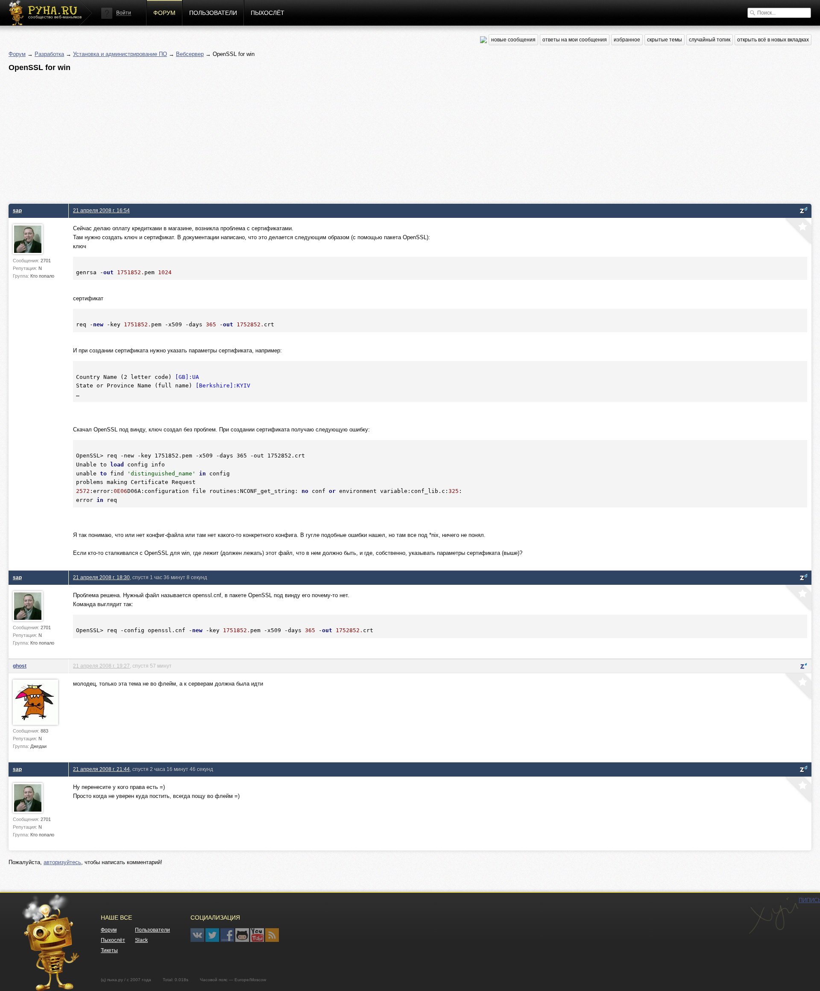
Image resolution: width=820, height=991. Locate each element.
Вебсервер (190, 54)
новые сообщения (513, 40)
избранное (627, 40)
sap (17, 210)
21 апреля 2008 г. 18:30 (101, 577)
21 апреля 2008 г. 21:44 (101, 769)
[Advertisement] (265, 135)
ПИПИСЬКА (773, 916)
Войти (123, 13)
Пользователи (213, 12)
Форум (164, 12)
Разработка (49, 54)
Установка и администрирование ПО (120, 54)
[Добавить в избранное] (797, 232)
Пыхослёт (267, 12)
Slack (141, 940)
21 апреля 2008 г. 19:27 (101, 665)
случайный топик (709, 40)
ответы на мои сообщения (574, 40)
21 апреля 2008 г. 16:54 (101, 210)
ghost (19, 665)
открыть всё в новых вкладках (773, 40)
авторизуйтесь (62, 862)
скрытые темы (664, 40)
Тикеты (109, 950)
